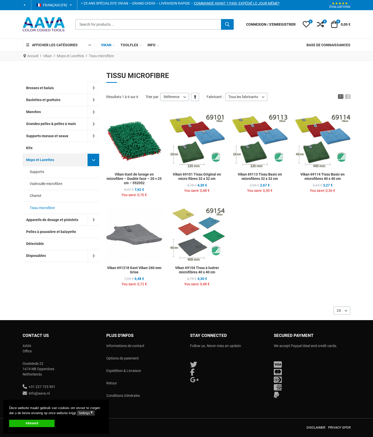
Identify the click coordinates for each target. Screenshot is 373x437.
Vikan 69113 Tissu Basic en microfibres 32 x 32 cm (260, 176)
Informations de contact (125, 346)
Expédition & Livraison (123, 371)
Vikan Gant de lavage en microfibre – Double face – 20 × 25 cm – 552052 (134, 178)
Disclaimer (316, 427)
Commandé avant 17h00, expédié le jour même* (237, 3)
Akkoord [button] (32, 423)
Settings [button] (86, 413)
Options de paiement (122, 358)
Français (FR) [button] (55, 5)
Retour (111, 383)
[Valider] (227, 24)
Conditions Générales (123, 396)
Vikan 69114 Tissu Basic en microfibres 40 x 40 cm (322, 176)
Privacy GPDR (339, 427)
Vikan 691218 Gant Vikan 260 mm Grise (134, 270)
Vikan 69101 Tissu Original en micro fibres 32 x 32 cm (197, 176)
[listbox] (174, 97)
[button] (25, 5)
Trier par (152, 97)
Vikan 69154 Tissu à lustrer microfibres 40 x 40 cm (197, 270)
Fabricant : (215, 97)
